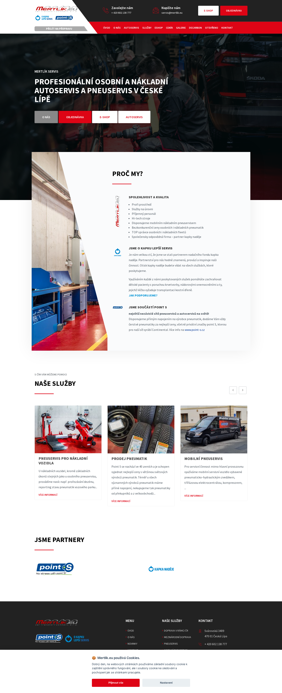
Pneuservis (171, 643)
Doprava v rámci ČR (176, 630)
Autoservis (131, 27)
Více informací (48, 501)
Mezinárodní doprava (177, 637)
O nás (117, 27)
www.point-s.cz (195, 330)
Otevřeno (211, 27)
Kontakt (227, 27)
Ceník (169, 27)
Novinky (132, 643)
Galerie (181, 27)
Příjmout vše (115, 682)
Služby (146, 27)
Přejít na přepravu (59, 28)
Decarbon (195, 27)
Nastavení (166, 682)
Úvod (106, 27)
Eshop (159, 27)
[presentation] (233, 390)
